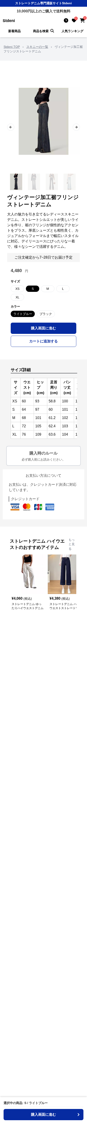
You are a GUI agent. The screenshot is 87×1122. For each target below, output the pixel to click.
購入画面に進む (43, 328)
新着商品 (14, 31)
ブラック (45, 314)
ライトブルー (22, 314)
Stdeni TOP (12, 47)
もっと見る (71, 544)
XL (17, 297)
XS (17, 288)
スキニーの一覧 (37, 47)
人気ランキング (72, 31)
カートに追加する (43, 341)
